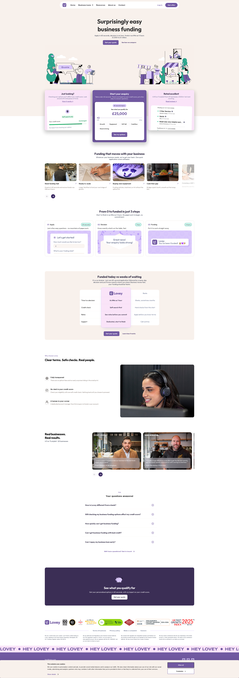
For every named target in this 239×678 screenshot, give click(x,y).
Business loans (84, 5)
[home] (64, 5)
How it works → (67, 101)
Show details (51, 674)
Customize (179, 671)
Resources (100, 5)
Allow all (181, 665)
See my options (119, 134)
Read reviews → (171, 101)
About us (111, 5)
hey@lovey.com (50, 660)
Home (72, 5)
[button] (86, 5)
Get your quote (111, 42)
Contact (121, 5)
